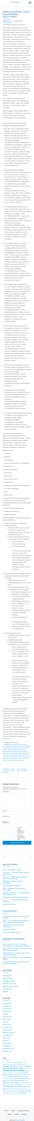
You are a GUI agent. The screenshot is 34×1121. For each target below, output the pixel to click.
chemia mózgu (18, 1062)
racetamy (21, 1080)
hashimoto (5, 1072)
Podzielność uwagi (9, 929)
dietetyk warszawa (14, 1070)
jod (18, 1072)
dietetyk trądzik (27, 1068)
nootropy (5, 1078)
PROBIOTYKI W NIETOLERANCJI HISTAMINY (13, 882)
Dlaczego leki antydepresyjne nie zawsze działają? (16, 917)
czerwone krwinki (7, 749)
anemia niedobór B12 (15, 746)
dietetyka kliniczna (10, 1066)
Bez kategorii (7, 976)
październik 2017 (8, 1049)
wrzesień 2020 (7, 1035)
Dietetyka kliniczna (15, 742)
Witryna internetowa (6, 822)
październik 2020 (8, 1033)
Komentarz (6, 791)
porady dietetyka (13, 1080)
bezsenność (11, 1062)
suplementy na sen (7, 1093)
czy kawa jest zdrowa (21, 1064)
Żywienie (5, 991)
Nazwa (5, 810)
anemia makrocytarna (17, 744)
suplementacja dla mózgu (10, 1082)
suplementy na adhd (7, 1090)
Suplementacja (7, 989)
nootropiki (24, 1076)
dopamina (27, 1071)
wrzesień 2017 (7, 1051)
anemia (9, 744)
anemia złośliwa (25, 748)
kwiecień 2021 (7, 1017)
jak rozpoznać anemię (8, 755)
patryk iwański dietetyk (20, 1078)
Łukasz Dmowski (20, 1120)
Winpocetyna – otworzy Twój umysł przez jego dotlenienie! (9, 770)
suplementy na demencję (18, 1090)
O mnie (13, 1111)
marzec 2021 (7, 1019)
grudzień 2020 (7, 1027)
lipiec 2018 (6, 1038)
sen (25, 1080)
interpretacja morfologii (9, 753)
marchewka (6, 962)
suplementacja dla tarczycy (24, 1082)
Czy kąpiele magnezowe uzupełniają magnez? (16, 954)
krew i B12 (12, 756)
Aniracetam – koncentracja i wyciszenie (15, 897)
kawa (20, 1072)
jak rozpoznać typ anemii (21, 755)
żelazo (22, 760)
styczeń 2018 (7, 1043)
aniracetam (5, 1062)
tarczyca (23, 1093)
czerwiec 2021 (7, 1011)
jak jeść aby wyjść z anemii (22, 753)
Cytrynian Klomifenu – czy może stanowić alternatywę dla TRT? (16, 893)
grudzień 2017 (7, 1046)
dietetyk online (16, 1068)
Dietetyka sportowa (9, 984)
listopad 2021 (7, 1003)
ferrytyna (23, 749)
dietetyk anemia (16, 749)
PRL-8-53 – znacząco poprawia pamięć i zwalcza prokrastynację (15, 878)
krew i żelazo (18, 756)
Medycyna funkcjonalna (10, 986)
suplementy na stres (16, 1093)
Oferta (6, 1111)
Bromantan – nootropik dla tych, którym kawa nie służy (16, 873)
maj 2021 (5, 1014)
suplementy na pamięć (25, 1092)
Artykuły (16, 1114)
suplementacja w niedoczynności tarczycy (17, 1088)
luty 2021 (6, 1022)
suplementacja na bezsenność (9, 1084)
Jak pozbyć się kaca (9, 904)
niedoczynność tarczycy (14, 1076)
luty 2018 (6, 1041)
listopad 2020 (7, 1030)
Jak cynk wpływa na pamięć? (12, 886)
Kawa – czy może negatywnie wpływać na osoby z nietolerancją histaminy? (16, 921)
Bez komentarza (8, 22)
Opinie (9, 1114)
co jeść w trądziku (12, 1064)
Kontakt (24, 1114)
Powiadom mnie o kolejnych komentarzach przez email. (21, 830)
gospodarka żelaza (8, 751)
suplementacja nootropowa (13, 1086)
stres (27, 1080)
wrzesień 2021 (7, 1006)
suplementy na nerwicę (13, 1091)
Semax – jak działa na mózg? (12, 870)
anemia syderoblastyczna (13, 748)
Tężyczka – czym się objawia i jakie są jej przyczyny (16, 901)
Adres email (6, 816)
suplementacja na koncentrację (24, 1084)
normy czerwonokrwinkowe (10, 758)
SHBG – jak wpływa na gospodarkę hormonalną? (14, 889)
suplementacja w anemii (13, 760)
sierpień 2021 (7, 1009)
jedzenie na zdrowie (12, 1072)
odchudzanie (10, 1078)
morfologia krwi (27, 756)
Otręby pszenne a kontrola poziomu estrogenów (17, 949)
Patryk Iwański (15, 2)
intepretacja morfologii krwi (20, 751)
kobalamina (6, 756)
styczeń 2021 (7, 1025)
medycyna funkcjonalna (19, 1075)
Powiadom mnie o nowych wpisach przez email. (21, 837)
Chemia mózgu (7, 978)
